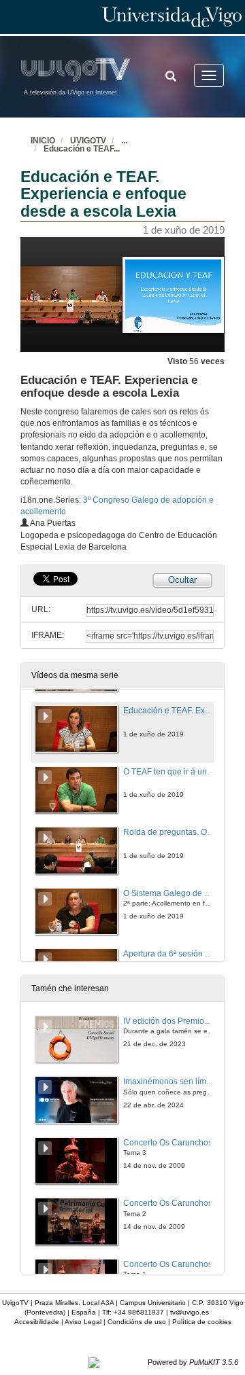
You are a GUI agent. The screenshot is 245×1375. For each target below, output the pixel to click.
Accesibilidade (36, 1321)
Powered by (193, 1362)
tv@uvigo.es (189, 1312)
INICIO (43, 140)
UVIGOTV (88, 140)
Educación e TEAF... (82, 149)
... (124, 140)
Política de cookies (201, 1321)
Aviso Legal (83, 1321)
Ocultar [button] (182, 580)
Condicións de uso (137, 1321)
